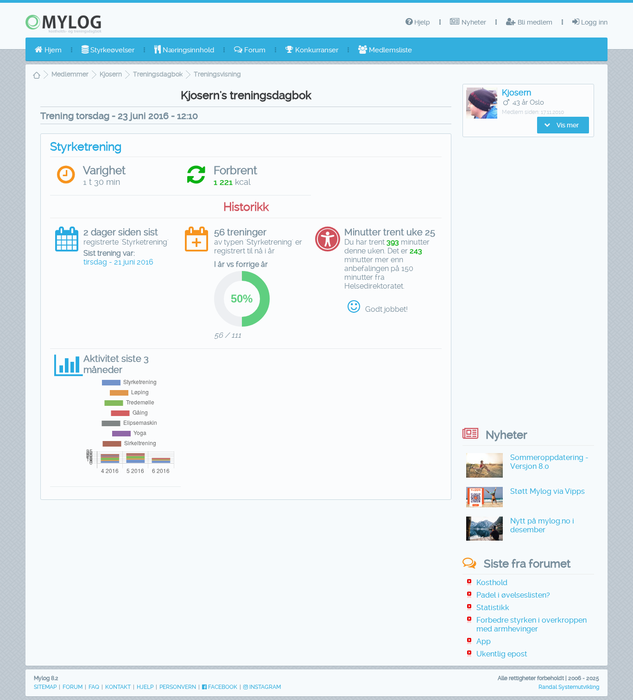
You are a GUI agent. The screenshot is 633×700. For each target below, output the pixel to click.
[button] (563, 125)
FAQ (94, 687)
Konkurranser (315, 50)
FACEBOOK (222, 687)
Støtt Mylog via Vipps (547, 491)
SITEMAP (45, 687)
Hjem (52, 50)
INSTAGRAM (264, 687)
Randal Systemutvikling (568, 687)
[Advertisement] (245, 574)
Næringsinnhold (187, 50)
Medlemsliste (389, 50)
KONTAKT (118, 687)
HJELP (145, 687)
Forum (254, 50)
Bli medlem (534, 22)
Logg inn (593, 22)
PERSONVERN (177, 687)
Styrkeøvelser (111, 50)
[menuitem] (48, 50)
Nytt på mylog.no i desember (542, 525)
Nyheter (473, 22)
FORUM (72, 687)
